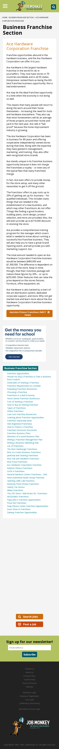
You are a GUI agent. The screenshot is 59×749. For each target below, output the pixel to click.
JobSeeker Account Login (29, 709)
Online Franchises (15, 411)
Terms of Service (29, 683)
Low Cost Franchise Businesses (22, 414)
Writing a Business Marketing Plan (23, 442)
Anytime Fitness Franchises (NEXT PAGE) (28, 313)
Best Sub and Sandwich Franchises (23, 458)
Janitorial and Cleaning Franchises (22, 455)
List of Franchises (15, 446)
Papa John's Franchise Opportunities (24, 499)
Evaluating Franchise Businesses (22, 389)
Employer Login (29, 692)
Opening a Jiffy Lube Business (21, 480)
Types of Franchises (16, 408)
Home (4, 17)
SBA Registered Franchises (19, 423)
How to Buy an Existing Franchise (22, 404)
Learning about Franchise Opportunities (25, 417)
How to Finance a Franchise (20, 427)
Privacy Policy (29, 676)
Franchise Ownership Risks (19, 420)
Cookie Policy (29, 679)
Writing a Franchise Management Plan (24, 439)
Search (53, 6)
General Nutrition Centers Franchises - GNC (27, 474)
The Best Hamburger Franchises (22, 449)
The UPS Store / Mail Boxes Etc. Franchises (27, 493)
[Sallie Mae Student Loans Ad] (29, 344)
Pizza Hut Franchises (16, 503)
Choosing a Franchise (17, 392)
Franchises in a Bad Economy (21, 395)
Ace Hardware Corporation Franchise (24, 465)
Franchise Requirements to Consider (24, 385)
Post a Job (29, 624)
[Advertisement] (24, 566)
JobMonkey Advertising (30, 703)
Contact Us (29, 668)
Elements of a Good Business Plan (23, 436)
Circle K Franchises (15, 471)
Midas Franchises (15, 490)
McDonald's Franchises (18, 496)
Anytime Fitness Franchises (19, 468)
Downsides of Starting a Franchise (23, 382)
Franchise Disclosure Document (22, 430)
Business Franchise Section (21, 17)
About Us (30, 672)
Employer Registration (29, 696)
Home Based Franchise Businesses (23, 398)
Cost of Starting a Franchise (20, 401)
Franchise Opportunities (18, 373)
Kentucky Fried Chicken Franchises (23, 484)
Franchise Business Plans (19, 433)
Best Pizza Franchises (17, 461)
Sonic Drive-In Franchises (19, 509)
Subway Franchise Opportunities (22, 512)
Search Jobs (30, 616)
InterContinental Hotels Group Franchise (25, 477)
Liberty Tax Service (16, 487)
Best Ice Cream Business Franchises (24, 452)
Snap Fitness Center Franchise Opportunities (27, 506)
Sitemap (29, 686)
